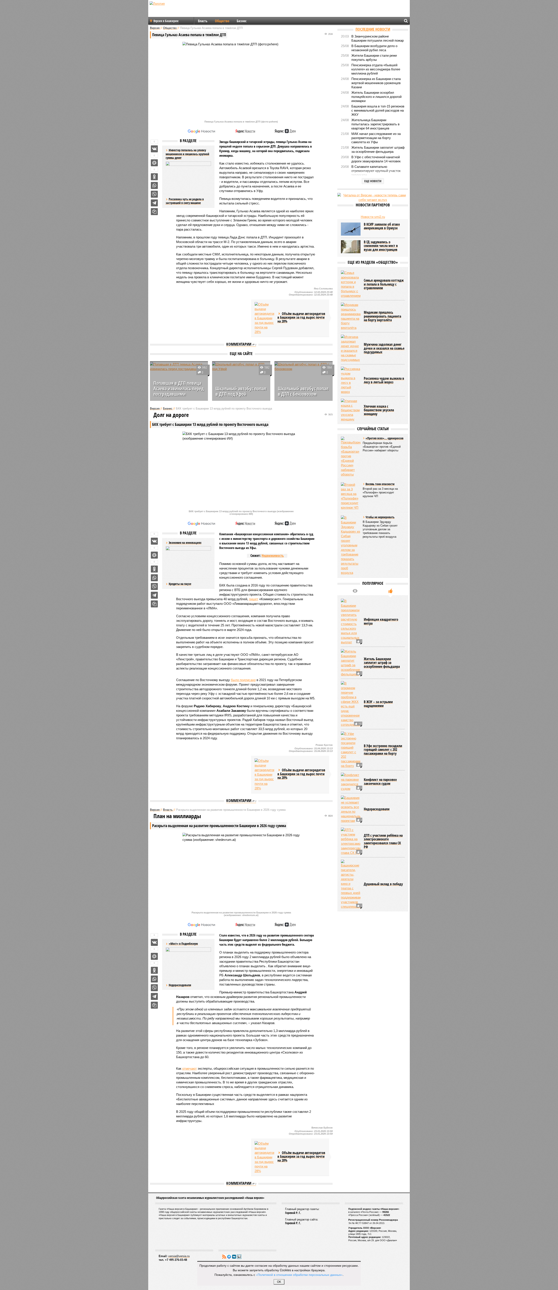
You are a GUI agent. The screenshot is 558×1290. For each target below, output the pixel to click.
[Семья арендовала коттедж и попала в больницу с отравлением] (351, 284)
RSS (224, 1256)
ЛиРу (239, 1256)
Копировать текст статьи (154, 211)
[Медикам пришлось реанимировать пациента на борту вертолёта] (351, 316)
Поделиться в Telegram (154, 202)
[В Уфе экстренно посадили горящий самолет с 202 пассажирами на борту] (351, 749)
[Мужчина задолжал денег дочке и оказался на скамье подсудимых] (351, 348)
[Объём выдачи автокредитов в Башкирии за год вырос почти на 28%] (264, 318)
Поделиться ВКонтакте (154, 148)
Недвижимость (273, 555)
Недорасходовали (180, 985)
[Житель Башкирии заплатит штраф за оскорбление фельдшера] (351, 662)
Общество (222, 21)
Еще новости (372, 181)
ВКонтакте (234, 1256)
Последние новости (373, 29)
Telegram (229, 1256)
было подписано (243, 680)
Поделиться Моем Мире (154, 162)
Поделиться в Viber (154, 194)
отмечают (189, 1068)
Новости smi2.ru (373, 217)
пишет (253, 599)
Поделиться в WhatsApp (154, 185)
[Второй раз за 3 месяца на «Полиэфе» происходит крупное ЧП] (351, 496)
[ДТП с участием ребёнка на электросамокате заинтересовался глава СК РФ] (351, 841)
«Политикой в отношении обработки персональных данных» (299, 1274)
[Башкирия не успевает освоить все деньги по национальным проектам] (351, 809)
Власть (203, 21)
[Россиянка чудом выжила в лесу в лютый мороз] (351, 380)
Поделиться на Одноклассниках (154, 176)
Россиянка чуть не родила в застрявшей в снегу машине (185, 201)
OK (279, 1281)
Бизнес (242, 21)
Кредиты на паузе (180, 584)
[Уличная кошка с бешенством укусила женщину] (351, 410)
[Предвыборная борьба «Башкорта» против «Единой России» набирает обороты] (351, 457)
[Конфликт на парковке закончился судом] (351, 782)
